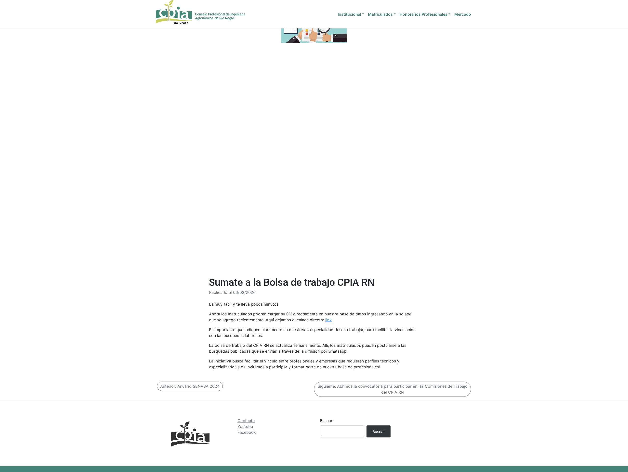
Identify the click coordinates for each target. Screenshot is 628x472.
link (328, 319)
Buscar (326, 420)
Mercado (462, 14)
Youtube (245, 426)
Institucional (349, 14)
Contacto (246, 420)
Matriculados (380, 14)
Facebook (246, 432)
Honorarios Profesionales (423, 14)
